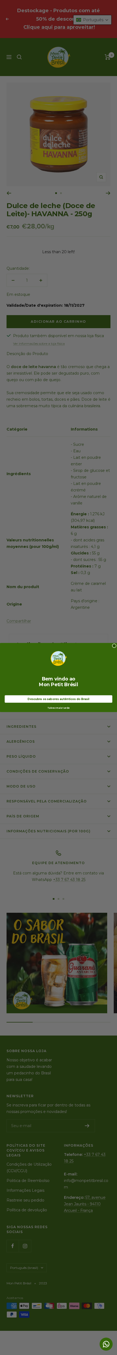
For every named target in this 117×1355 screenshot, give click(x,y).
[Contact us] (106, 1344)
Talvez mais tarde (58, 708)
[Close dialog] (114, 646)
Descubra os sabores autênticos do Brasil (58, 699)
